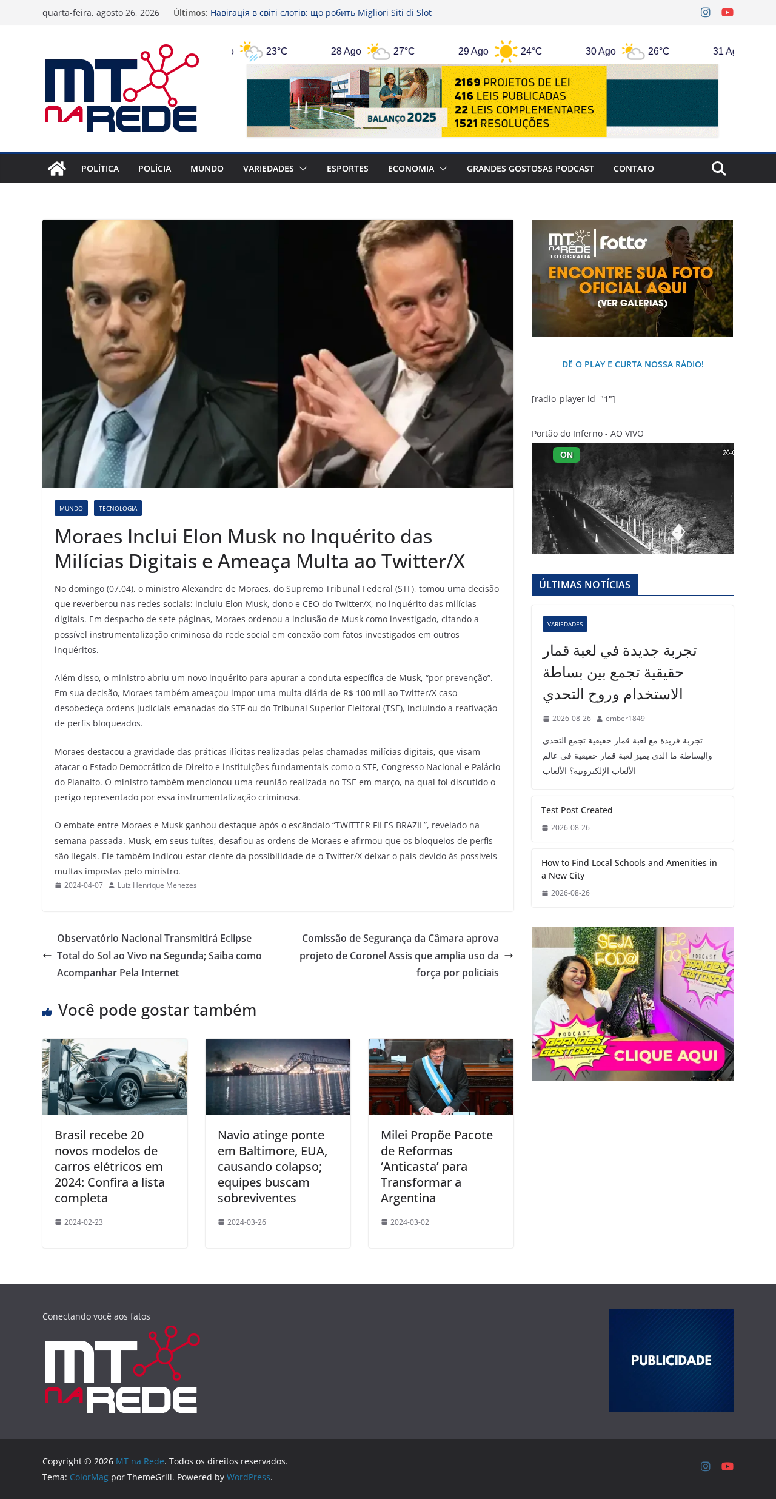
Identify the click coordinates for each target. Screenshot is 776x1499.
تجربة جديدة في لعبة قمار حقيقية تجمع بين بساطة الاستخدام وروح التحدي (620, 671)
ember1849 (625, 718)
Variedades (268, 168)
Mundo (207, 168)
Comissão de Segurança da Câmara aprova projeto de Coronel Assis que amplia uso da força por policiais (399, 955)
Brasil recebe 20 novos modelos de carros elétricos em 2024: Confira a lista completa (110, 1166)
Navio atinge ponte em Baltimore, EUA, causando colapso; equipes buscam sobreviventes (272, 1166)
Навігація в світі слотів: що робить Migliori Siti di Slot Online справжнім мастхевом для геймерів (321, 18)
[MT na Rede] (57, 168)
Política (100, 168)
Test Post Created (577, 810)
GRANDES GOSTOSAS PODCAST (530, 168)
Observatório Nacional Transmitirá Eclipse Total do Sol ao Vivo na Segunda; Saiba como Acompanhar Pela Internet (159, 955)
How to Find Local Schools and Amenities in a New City (629, 869)
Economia (411, 168)
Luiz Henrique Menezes (157, 885)
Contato (634, 168)
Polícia (154, 168)
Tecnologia (118, 508)
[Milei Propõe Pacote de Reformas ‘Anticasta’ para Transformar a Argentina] (441, 1047)
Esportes (348, 168)
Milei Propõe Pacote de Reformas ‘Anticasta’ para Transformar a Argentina (437, 1166)
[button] (300, 168)
